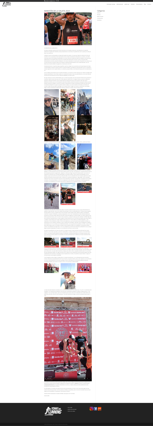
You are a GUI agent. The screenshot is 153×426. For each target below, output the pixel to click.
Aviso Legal (70, 407)
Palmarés (133, 4)
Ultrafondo (99, 20)
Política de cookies (71, 411)
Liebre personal (119, 4)
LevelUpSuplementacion (49, 384)
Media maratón (100, 16)
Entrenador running (111, 4)
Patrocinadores (139, 4)
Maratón (99, 14)
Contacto (149, 4)
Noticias (98, 12)
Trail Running (100, 18)
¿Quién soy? (126, 4)
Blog (145, 4)
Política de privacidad (72, 409)
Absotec (76, 383)
